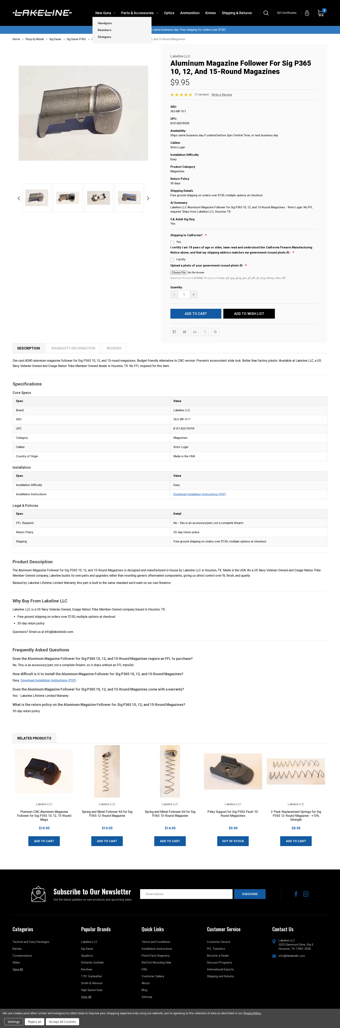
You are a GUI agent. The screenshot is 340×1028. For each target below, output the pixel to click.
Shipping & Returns (237, 13)
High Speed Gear (92, 990)
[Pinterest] (215, 332)
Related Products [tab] (34, 738)
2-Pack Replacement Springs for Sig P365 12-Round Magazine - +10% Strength (296, 815)
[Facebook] (174, 332)
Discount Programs (219, 962)
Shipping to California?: (187, 235)
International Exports (220, 969)
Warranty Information (73, 348)
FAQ (144, 969)
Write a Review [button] (222, 95)
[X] (205, 332)
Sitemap (147, 997)
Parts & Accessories (137, 13)
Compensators (22, 955)
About (146, 983)
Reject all (34, 1022)
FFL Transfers (216, 949)
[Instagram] (306, 894)
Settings (14, 1022)
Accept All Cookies (62, 1022)
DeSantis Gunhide (92, 962)
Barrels (17, 949)
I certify (181, 259)
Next (148, 198)
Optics (169, 13)
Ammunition (190, 13)
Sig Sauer (87, 949)
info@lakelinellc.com (292, 956)
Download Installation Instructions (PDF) (199, 494)
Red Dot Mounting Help (156, 962)
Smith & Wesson (92, 983)
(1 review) (202, 94)
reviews (114, 348)
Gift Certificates (287, 12)
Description (28, 348)
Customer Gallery (153, 976)
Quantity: (176, 287)
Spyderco (87, 955)
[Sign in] (307, 13)
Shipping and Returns (220, 976)
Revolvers (104, 30)
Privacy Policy (252, 1013)
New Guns (103, 13)
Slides (16, 962)
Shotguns (104, 37)
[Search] (266, 13)
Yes (178, 241)
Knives (210, 13)
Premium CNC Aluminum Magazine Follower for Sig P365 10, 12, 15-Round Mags (44, 815)
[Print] (195, 332)
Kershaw (86, 969)
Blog (144, 990)
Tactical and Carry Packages (31, 942)
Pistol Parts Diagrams (156, 955)
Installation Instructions (157, 949)
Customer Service (218, 942)
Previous (19, 198)
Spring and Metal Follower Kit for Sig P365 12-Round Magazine (107, 814)
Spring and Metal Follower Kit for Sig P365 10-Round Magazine (170, 814)
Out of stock (233, 841)
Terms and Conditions (156, 942)
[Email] (184, 332)
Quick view (44, 771)
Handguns (105, 23)
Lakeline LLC (89, 942)
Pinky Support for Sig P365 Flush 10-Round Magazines (233, 814)
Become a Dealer (218, 955)
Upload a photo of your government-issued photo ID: (207, 265)
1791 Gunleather (91, 976)
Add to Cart (44, 841)
